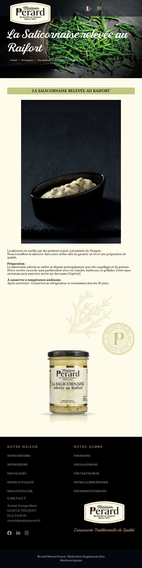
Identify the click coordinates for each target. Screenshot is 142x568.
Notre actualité (20, 482)
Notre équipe (17, 465)
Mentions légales (71, 560)
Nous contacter (20, 491)
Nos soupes (82, 456)
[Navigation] (99, 8)
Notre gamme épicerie (91, 482)
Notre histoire (19, 456)
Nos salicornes (86, 465)
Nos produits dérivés (90, 491)
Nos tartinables (86, 473)
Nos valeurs (16, 473)
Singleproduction (93, 556)
